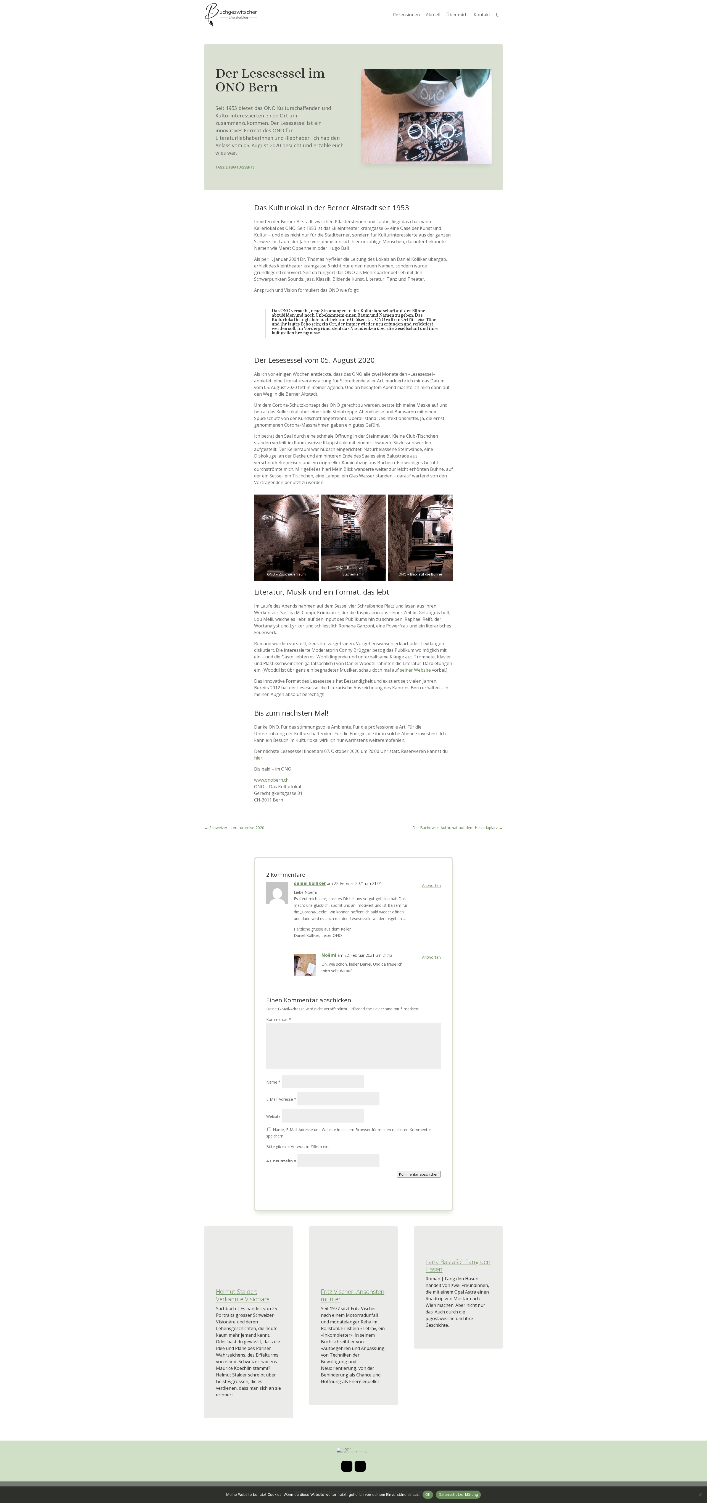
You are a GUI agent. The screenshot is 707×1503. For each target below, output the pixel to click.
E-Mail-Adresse (281, 1099)
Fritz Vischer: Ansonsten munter (352, 1295)
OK (428, 1494)
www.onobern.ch (271, 780)
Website (273, 1116)
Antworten (431, 885)
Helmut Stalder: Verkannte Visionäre (243, 1295)
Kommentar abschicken (419, 1174)
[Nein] (700, 1494)
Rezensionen (406, 15)
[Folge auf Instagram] (346, 1466)
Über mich (457, 15)
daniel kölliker (310, 883)
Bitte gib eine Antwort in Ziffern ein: (297, 1146)
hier (258, 758)
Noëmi (328, 955)
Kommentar (278, 1019)
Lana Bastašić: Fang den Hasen (458, 1265)
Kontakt (482, 15)
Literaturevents (240, 167)
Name (273, 1082)
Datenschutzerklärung (458, 1494)
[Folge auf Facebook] (360, 1466)
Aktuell (433, 15)
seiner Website (415, 670)
